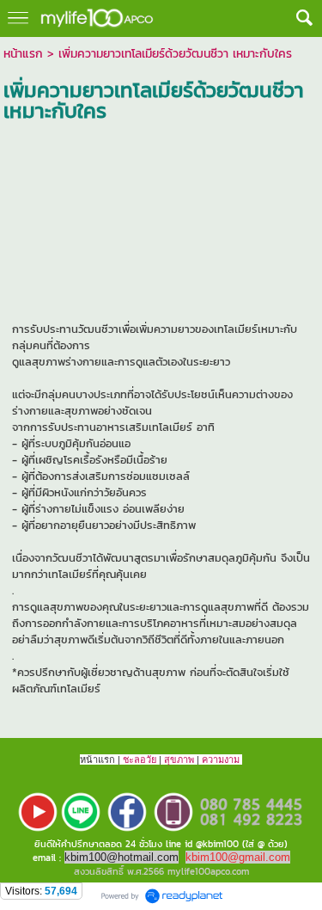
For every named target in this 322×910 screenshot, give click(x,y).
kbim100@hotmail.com (121, 857)
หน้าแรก (23, 54)
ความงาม (221, 759)
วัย (151, 759)
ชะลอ (134, 759)
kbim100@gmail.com (237, 857)
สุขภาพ (179, 759)
